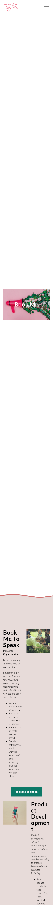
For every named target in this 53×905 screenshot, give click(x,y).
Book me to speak (26, 791)
